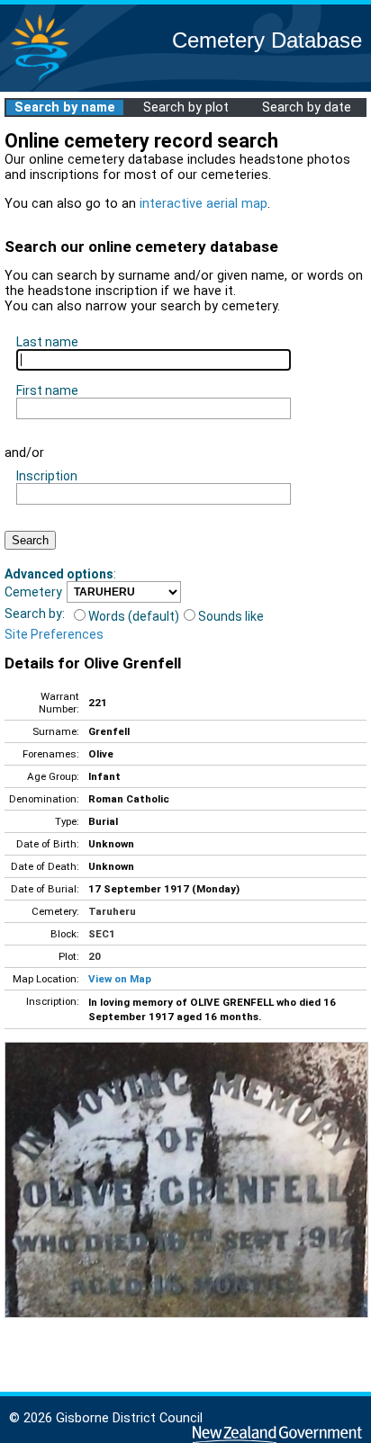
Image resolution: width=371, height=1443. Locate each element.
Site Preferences (54, 634)
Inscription (46, 476)
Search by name (64, 107)
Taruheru (112, 911)
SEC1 (101, 934)
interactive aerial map (203, 203)
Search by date (306, 107)
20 (94, 956)
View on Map (119, 978)
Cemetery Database (267, 40)
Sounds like (231, 616)
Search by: (35, 613)
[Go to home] (39, 80)
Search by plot (186, 107)
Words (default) (133, 616)
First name (47, 390)
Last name (47, 342)
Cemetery (33, 592)
